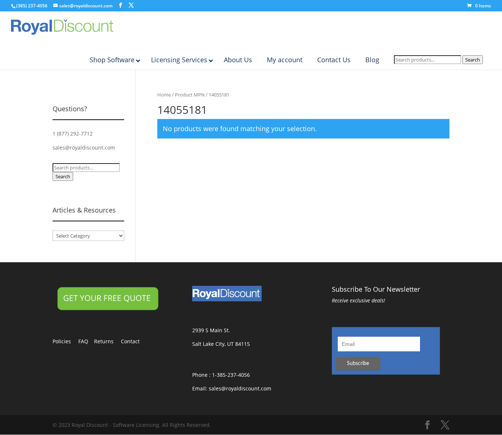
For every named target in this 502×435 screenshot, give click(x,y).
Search (472, 59)
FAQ (86, 341)
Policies (65, 341)
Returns (107, 341)
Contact (134, 341)
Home (164, 94)
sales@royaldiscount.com (84, 147)
